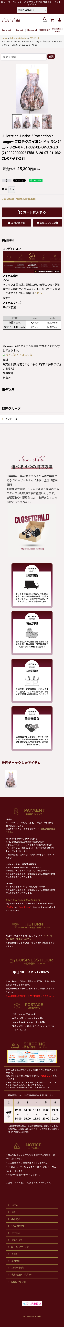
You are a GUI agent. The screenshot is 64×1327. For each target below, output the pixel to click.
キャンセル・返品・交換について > (29, 938)
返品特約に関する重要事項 (19, 199)
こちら (38, 293)
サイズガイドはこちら (19, 354)
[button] (44, 20)
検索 (51, 56)
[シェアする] (6, 180)
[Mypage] (59, 20)
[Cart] (52, 20)
